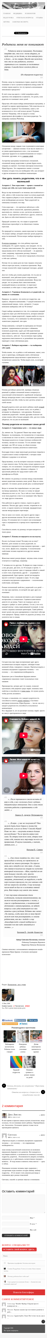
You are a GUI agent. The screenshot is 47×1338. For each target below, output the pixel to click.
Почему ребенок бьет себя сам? (18, 1276)
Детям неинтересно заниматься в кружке (36, 1048)
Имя (31, 1218)
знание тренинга (23, 700)
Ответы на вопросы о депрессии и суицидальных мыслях (28, 1093)
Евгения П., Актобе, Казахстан (30, 932)
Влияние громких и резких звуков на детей (29, 1073)
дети (23, 1008)
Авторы (6, 22)
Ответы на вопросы (24, 18)
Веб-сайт (33, 1230)
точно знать (25, 691)
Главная (6, 13)
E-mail (32, 1224)
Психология (30, 13)
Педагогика (8, 18)
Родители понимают (9, 243)
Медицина (17, 13)
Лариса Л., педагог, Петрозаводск (29, 815)
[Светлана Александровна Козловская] (8, 1002)
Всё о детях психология (13, 1008)
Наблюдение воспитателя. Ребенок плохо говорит (9, 1048)
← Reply (42, 1115)
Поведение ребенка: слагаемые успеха (23, 1048)
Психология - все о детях (17, 984)
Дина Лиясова (14, 1114)
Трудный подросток (16, 1071)
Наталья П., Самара (35, 850)
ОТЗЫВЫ (39, 18)
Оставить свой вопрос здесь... (19, 1249)
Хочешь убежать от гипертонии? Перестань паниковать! (23, 1087)
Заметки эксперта (20, 22)
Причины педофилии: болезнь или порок (21, 1263)
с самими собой (27, 156)
